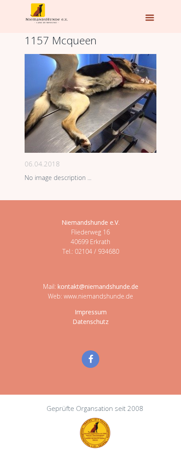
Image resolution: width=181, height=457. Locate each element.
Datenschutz (90, 321)
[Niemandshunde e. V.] (47, 13)
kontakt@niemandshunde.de (98, 286)
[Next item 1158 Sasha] (123, 103)
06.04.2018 (42, 163)
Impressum (91, 312)
